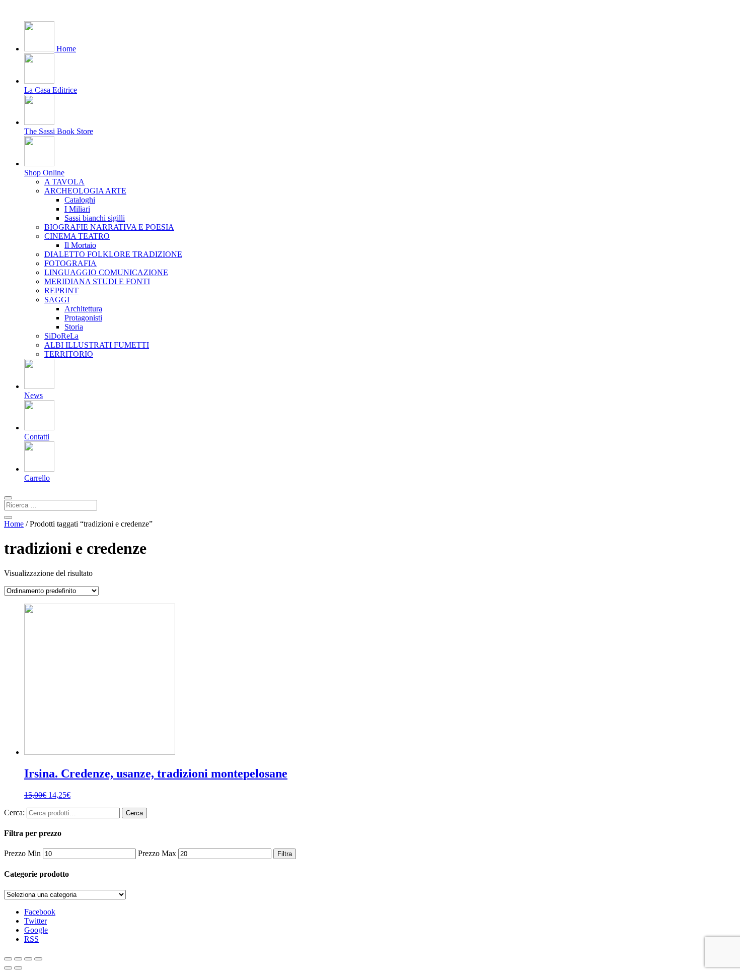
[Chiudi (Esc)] (8, 958)
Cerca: (14, 812)
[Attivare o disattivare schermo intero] (28, 958)
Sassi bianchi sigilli (94, 218)
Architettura (83, 308)
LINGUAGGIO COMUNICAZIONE (106, 272)
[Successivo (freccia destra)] (18, 967)
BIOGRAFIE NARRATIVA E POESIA (109, 227)
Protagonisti (83, 317)
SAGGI (56, 299)
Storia (73, 326)
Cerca (134, 813)
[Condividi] (18, 958)
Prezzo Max (157, 853)
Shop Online (44, 172)
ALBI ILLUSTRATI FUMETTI (96, 345)
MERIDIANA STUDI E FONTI (97, 281)
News (33, 395)
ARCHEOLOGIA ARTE (85, 190)
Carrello (37, 478)
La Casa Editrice (50, 90)
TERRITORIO (68, 354)
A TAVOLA (64, 181)
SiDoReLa (61, 336)
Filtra (284, 854)
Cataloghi (79, 200)
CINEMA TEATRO (77, 236)
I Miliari (77, 209)
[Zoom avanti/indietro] (38, 958)
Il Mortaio (80, 245)
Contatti (36, 436)
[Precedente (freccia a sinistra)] (8, 967)
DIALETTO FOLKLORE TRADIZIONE (113, 254)
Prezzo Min (22, 853)
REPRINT (61, 290)
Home (65, 48)
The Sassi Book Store (58, 131)
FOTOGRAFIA (70, 263)
